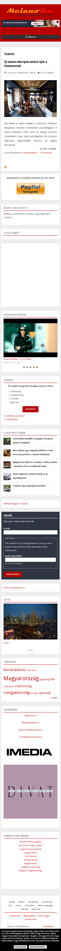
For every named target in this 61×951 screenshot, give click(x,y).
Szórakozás (47, 901)
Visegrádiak (33, 901)
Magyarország (21, 678)
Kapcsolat (36, 909)
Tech (10, 905)
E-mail (7, 528)
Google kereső (11, 232)
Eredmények (12, 419)
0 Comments (46, 152)
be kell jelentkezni (29, 152)
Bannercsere (30, 919)
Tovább (54, 697)
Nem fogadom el (38, 947)
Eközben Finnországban (30, 841)
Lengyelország (16, 395)
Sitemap (24, 909)
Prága (6, 647)
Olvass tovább (48, 149)
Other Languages (45, 905)
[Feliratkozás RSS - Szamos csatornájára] (5, 166)
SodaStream (9, 686)
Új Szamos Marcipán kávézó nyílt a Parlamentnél (25, 64)
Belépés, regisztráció (15, 208)
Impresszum (15, 915)
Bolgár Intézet (30, 863)
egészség (44, 679)
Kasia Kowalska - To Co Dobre (17, 359)
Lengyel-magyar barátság (31, 849)
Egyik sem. (15, 402)
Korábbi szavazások (15, 415)
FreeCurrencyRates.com (14, 587)
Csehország (15, 391)
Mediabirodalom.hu (30, 722)
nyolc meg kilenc (14, 555)
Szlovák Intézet (30, 859)
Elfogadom (20, 947)
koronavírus (14, 669)
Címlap (12, 901)
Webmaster (48, 926)
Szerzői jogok (43, 915)
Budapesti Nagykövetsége (30, 870)
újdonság (45, 693)
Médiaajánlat (29, 915)
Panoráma (29, 905)
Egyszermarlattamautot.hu (30, 729)
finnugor (34, 693)
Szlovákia (14, 398)
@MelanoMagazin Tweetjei (16, 503)
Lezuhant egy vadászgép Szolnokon (29, 485)
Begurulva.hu (30, 715)
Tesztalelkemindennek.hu (30, 737)
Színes (18, 905)
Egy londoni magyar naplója (30, 845)
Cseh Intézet (30, 856)
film (52, 679)
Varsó (6, 642)
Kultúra (21, 901)
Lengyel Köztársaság (30, 867)
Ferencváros (31, 670)
